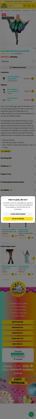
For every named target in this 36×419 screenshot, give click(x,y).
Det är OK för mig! (18, 219)
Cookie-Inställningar (18, 214)
